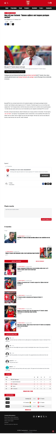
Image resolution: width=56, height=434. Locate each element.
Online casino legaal (8, 420)
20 (18, 298)
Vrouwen (26, 8)
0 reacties (9, 166)
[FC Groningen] (30, 406)
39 (18, 313)
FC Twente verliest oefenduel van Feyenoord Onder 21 (29, 297)
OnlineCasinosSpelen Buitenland (11, 419)
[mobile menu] (5, 3)
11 (18, 327)
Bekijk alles (28, 410)
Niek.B (11, 366)
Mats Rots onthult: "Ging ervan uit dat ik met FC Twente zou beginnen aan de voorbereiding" (33, 325)
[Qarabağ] (30, 398)
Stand (20, 8)
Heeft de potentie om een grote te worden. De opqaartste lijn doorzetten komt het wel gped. (27, 355)
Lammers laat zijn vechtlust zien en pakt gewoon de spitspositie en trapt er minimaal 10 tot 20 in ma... (28, 340)
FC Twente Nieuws (10, 13)
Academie (34, 8)
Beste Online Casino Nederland (11, 417)
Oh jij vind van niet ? (13, 362)
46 (18, 271)
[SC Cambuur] (30, 402)
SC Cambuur (26, 402)
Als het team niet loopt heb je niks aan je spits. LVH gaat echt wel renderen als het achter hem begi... (27, 369)
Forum (41, 8)
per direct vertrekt (31, 75)
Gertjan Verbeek (22, 77)
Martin (8, 19)
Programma (14, 8)
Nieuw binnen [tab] (40, 261)
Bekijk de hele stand (28, 391)
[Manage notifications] (53, 431)
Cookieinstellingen (33, 430)
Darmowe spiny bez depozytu (11, 424)
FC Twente (41, 398)
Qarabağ (27, 398)
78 (18, 285)
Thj (10, 338)
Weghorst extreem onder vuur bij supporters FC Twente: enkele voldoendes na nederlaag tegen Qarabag (32, 311)
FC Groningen (26, 406)
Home (7, 8)
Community (49, 8)
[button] (48, 3)
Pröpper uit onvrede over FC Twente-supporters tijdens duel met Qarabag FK (32, 283)
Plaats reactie (46, 219)
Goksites (6, 422)
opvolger (31, 77)
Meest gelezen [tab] (16, 261)
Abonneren (45, 175)
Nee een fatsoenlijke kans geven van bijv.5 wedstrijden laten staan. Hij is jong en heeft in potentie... (27, 348)
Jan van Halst (7, 113)
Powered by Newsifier (28, 432)
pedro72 (11, 360)
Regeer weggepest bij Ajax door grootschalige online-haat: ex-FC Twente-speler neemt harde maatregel (32, 269)
